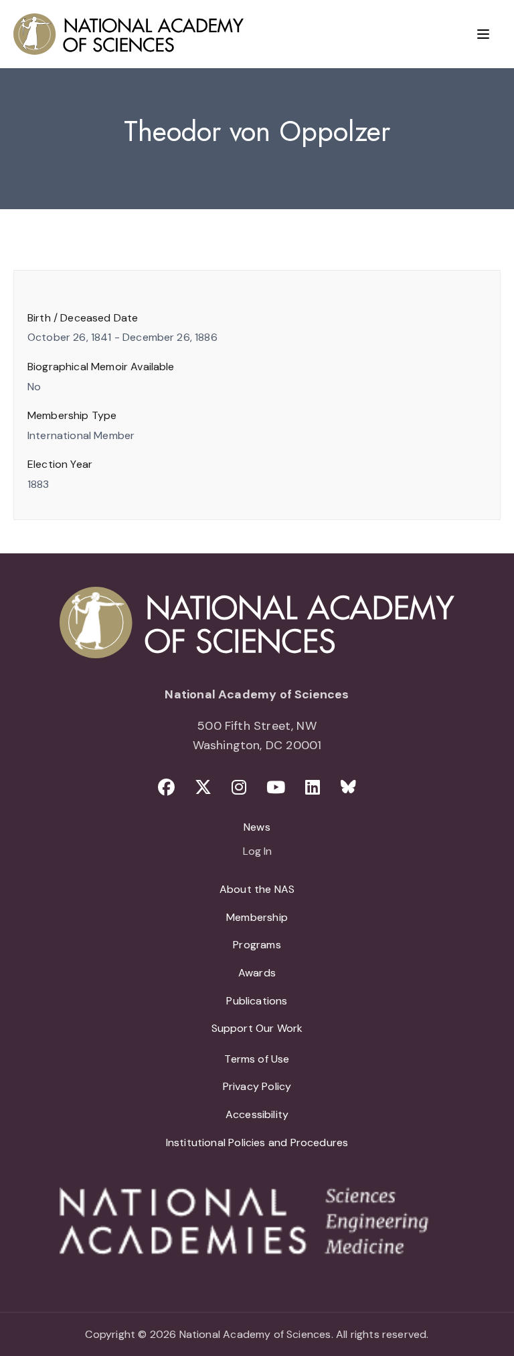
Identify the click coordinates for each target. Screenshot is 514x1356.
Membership (257, 917)
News (257, 827)
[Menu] (483, 34)
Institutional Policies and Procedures (257, 1142)
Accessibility (257, 1114)
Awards (257, 973)
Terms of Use (256, 1059)
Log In (257, 852)
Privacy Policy (257, 1086)
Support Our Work (257, 1028)
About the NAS (257, 889)
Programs (256, 945)
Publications (256, 1001)
